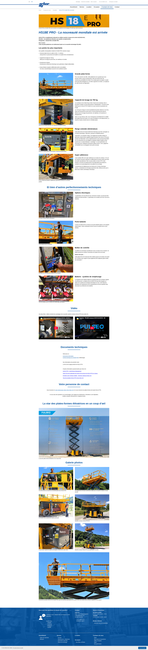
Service (59, 635)
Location (77, 635)
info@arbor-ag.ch (80, 620)
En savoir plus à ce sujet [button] (18, 647)
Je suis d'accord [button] (142, 647)
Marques (42, 639)
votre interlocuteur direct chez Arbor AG (64, 390)
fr (32, 1)
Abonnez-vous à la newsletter (101, 623)
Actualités (55, 10)
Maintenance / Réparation (64, 639)
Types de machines (44, 637)
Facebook (49, 624)
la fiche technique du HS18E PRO (71, 357)
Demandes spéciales (63, 640)
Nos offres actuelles (80, 642)
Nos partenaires (97, 643)
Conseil (59, 637)
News (95, 637)
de (29, 1)
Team (95, 642)
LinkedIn (49, 622)
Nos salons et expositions (100, 639)
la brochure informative (68, 356)
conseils (64, 610)
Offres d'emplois (98, 640)
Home (40, 10)
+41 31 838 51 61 (80, 619)
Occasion (77, 640)
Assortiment (42, 635)
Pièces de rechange (62, 642)
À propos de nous (47, 10)
